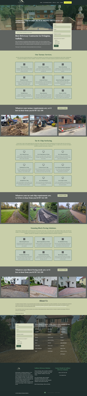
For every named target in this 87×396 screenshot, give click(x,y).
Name (17, 325)
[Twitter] (45, 392)
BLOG (58, 2)
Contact (61, 2)
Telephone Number (20, 334)
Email (55, 29)
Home (41, 2)
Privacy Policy (57, 392)
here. (25, 313)
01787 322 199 (67, 2)
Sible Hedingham (63, 342)
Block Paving (57, 43)
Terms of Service (51, 392)
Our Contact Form (62, 375)
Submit (56, 45)
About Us (54, 2)
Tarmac (56, 40)
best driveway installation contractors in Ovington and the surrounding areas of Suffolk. (51, 306)
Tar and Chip (57, 41)
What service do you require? (59, 38)
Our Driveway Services (47, 2)
